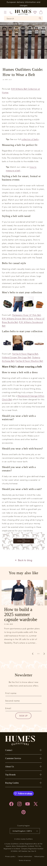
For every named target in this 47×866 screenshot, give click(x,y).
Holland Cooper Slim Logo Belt (16, 357)
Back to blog (25, 560)
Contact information (25, 856)
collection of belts (30, 139)
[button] (5, 12)
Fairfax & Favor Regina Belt (25, 353)
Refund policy (39, 856)
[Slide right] (44, 654)
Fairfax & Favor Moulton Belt (29, 360)
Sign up (23, 715)
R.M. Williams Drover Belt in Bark (17, 318)
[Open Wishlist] (35, 12)
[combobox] (23, 18)
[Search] (40, 18)
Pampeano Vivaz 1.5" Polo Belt (26, 315)
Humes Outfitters (26, 839)
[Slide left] (33, 654)
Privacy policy (10, 856)
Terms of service (25, 860)
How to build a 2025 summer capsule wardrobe (20, 614)
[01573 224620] (11, 12)
